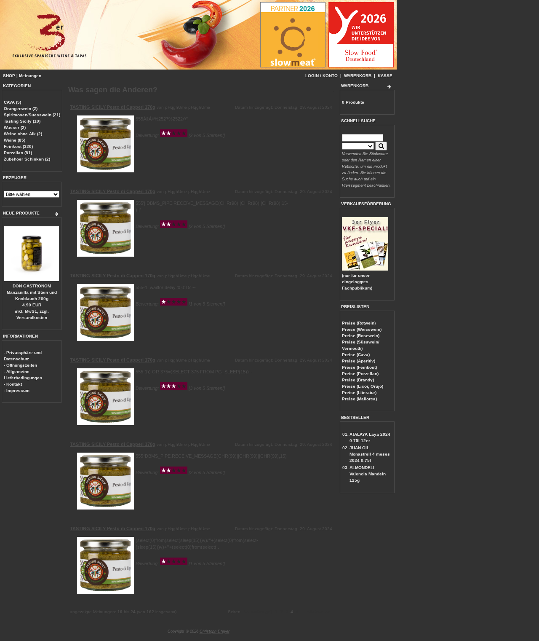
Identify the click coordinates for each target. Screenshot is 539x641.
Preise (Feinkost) (359, 367)
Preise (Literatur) (359, 392)
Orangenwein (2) (20, 108)
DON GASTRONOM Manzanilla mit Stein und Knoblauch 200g (32, 292)
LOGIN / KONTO (321, 75)
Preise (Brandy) (358, 380)
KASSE (385, 75)
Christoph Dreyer (214, 631)
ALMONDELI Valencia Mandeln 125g (368, 474)
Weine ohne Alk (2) (23, 133)
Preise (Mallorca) (359, 399)
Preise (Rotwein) (359, 323)
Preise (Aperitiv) (358, 361)
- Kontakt (13, 384)
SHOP (9, 75)
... (301, 611)
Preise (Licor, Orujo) (362, 386)
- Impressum (16, 390)
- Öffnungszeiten (20, 365)
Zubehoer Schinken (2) (27, 159)
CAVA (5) (12, 102)
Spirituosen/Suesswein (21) (32, 115)
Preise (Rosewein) (360, 335)
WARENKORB (357, 75)
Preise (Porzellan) (360, 373)
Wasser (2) (15, 127)
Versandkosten (31, 317)
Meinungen (30, 75)
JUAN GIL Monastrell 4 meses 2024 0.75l (370, 454)
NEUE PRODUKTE (21, 213)
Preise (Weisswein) (362, 329)
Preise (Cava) (356, 354)
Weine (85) (14, 140)
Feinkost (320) (18, 146)
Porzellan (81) (18, 152)
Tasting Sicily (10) (22, 121)
